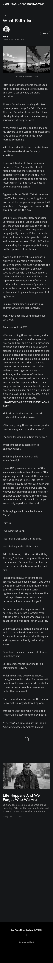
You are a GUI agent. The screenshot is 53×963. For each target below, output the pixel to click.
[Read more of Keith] (6, 29)
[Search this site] (43, 4)
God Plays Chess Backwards (22, 4)
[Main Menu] (49, 4)
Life (5, 15)
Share (45, 33)
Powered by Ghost (26, 942)
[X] (26, 935)
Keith (6, 36)
